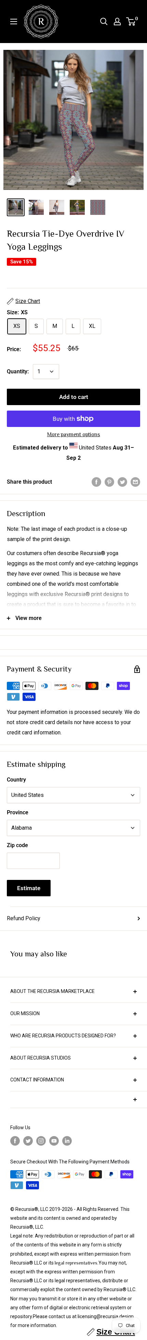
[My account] (117, 21)
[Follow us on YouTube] (54, 1141)
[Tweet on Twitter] (122, 482)
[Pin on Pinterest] (109, 482)
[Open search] (104, 21)
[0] (131, 21)
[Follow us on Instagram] (41, 1141)
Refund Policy (23, 918)
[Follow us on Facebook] (15, 1141)
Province (17, 812)
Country (16, 779)
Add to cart (73, 396)
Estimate (28, 888)
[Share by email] (135, 482)
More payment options (73, 434)
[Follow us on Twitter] (28, 1141)
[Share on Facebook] (96, 482)
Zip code (17, 845)
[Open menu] (13, 21)
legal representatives (76, 1263)
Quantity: (18, 371)
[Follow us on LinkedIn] (67, 1141)
